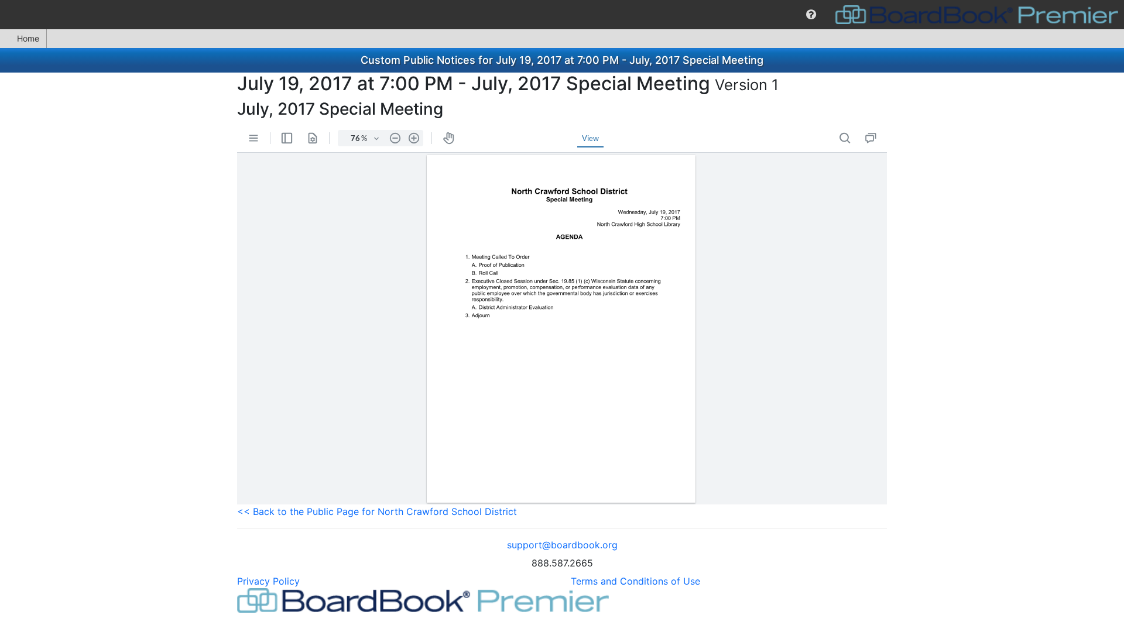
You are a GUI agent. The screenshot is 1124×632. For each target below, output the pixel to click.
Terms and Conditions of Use (635, 581)
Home (28, 38)
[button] (811, 14)
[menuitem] (811, 14)
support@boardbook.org (562, 545)
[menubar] (562, 14)
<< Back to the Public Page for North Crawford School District (377, 511)
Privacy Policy (268, 581)
